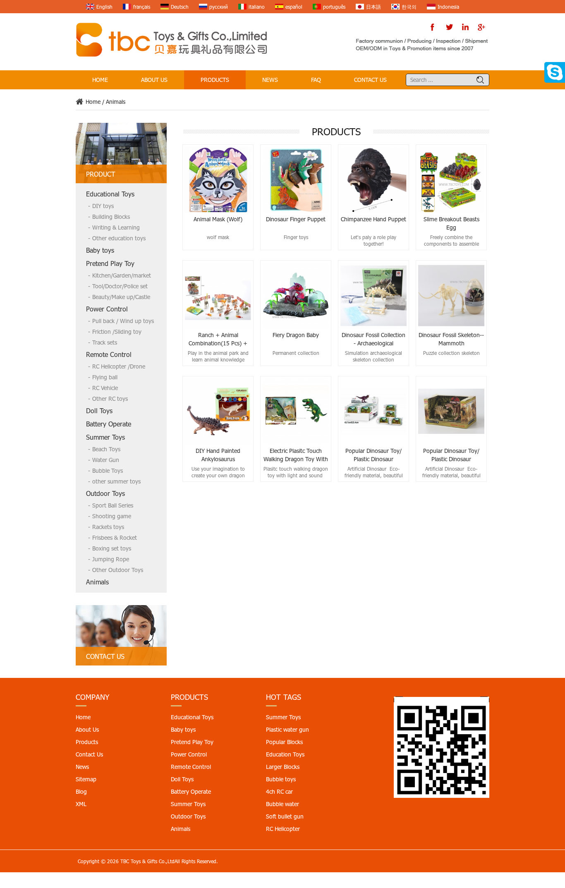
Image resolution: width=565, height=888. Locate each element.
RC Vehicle (105, 387)
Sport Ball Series (112, 505)
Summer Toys (105, 437)
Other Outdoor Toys (117, 569)
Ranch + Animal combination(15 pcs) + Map (218, 339)
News (270, 79)
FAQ (316, 79)
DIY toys (103, 205)
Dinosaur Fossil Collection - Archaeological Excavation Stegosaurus (373, 339)
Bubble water (282, 803)
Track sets (104, 342)
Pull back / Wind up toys (123, 320)
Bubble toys (281, 779)
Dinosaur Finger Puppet (296, 219)
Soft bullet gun (285, 816)
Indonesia (448, 7)
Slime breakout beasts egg (451, 223)
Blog (81, 791)
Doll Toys (99, 410)
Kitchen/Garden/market (121, 275)
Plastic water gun (287, 729)
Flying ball (104, 377)
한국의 (409, 7)
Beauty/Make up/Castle (121, 296)
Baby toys (100, 250)
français (141, 7)
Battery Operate (108, 424)
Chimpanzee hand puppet (373, 219)
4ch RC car (279, 791)
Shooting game (111, 515)
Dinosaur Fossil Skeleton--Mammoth (451, 339)
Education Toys (285, 754)
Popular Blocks (284, 741)
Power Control (107, 309)
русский (218, 7)
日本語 (373, 7)
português (334, 7)
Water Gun (105, 459)
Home (100, 79)
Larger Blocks (282, 766)
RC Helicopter (283, 828)
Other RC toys (110, 398)
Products (215, 79)
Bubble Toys (107, 470)
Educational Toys (110, 194)
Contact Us (370, 79)
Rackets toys (108, 526)
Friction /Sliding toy (116, 331)
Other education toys (119, 238)
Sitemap (86, 779)
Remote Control (109, 354)
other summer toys (116, 481)
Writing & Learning (116, 227)
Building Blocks (111, 216)
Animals (115, 101)
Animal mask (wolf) (218, 219)
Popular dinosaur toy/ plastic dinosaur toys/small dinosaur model (373, 455)
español (293, 7)
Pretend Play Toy (110, 263)
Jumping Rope (110, 558)
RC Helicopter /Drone (118, 366)
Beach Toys (106, 448)
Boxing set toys (111, 548)
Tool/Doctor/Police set (120, 286)
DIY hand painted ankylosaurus (218, 454)
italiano (257, 7)
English (104, 7)
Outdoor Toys (105, 493)
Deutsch (180, 7)
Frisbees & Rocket (114, 537)
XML (81, 803)
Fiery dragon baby (296, 334)
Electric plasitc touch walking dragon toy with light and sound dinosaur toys (295, 455)
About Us (154, 79)
